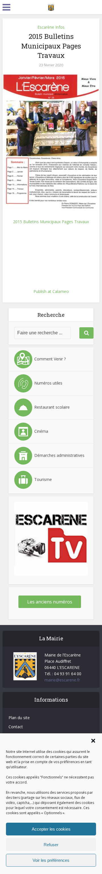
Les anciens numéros (49, 602)
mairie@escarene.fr (62, 680)
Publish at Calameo (51, 291)
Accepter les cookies (51, 829)
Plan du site (19, 717)
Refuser (51, 844)
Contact (15, 726)
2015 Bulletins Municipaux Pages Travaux (51, 221)
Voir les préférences (51, 860)
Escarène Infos (51, 27)
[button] (93, 741)
